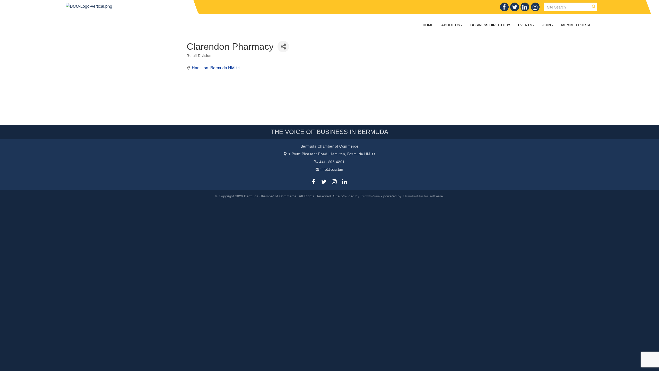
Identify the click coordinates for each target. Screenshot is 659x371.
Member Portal (577, 25)
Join (546, 25)
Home (428, 25)
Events (525, 25)
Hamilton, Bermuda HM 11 (332, 153)
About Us (450, 25)
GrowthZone (370, 195)
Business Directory (490, 25)
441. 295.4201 (331, 161)
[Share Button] (283, 46)
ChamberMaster (415, 195)
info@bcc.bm (331, 169)
